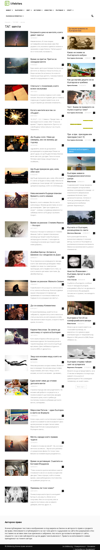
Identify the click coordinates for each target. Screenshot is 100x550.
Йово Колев (71, 181)
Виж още (80, 387)
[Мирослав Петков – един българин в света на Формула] (16, 417)
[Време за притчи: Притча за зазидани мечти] (16, 66)
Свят (28, 10)
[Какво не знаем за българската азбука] (81, 42)
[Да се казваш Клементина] (16, 312)
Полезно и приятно (14, 16)
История (37, 10)
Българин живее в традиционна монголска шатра (78, 176)
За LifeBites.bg (67, 546)
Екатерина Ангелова (75, 58)
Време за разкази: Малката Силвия (47, 281)
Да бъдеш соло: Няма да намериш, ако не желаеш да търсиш (43, 140)
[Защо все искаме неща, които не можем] (16, 363)
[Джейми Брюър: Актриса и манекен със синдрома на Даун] (16, 259)
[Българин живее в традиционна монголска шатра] (81, 163)
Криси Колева (72, 85)
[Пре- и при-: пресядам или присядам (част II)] (81, 124)
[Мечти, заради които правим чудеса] (16, 444)
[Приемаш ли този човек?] (16, 495)
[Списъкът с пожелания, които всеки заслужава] (16, 93)
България (19, 10)
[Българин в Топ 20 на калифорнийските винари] (81, 308)
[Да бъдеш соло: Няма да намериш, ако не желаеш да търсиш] (16, 144)
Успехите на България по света (79, 150)
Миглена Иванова (74, 233)
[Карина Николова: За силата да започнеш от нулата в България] (16, 336)
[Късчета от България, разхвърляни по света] (81, 217)
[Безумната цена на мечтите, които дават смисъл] (16, 39)
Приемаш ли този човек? (42, 488)
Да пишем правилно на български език (78, 30)
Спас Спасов (71, 280)
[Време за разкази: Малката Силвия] (16, 288)
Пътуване (59, 10)
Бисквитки (91, 546)
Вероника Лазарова (74, 367)
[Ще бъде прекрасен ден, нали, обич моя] (16, 176)
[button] (92, 16)
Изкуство (48, 10)
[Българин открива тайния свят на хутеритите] (81, 352)
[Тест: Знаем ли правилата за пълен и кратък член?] (81, 97)
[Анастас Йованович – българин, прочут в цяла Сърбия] (81, 261)
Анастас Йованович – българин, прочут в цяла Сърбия (78, 274)
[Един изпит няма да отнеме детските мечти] (16, 387)
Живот (8, 10)
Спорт (69, 10)
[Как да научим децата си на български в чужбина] (81, 70)
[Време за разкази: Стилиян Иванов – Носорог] (16, 229)
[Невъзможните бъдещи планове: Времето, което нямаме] (16, 200)
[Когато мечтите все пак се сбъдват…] (16, 117)
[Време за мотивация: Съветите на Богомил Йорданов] (16, 468)
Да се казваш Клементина (42, 305)
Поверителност (80, 546)
